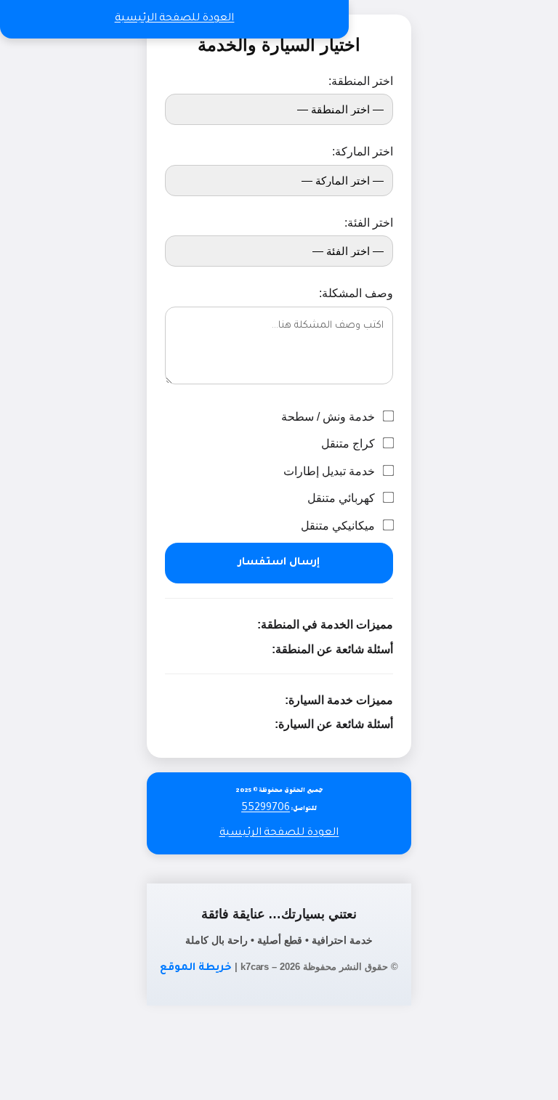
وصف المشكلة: (355, 293)
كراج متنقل (349, 443)
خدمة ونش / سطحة (329, 417)
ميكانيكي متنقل (339, 525)
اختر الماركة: (362, 151)
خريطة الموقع (196, 968)
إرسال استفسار (279, 563)
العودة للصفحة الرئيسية (175, 19)
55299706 (265, 808)
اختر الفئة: (368, 223)
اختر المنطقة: (360, 81)
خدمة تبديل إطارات (330, 471)
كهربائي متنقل (342, 498)
